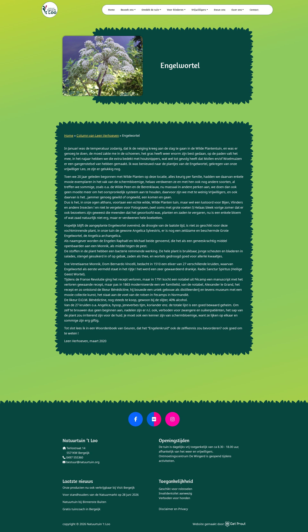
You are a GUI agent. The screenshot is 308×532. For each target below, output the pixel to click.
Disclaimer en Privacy (173, 509)
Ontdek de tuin (150, 9)
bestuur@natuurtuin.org (82, 462)
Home (111, 9)
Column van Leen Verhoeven (98, 135)
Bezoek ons (127, 9)
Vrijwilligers (199, 9)
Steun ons (219, 9)
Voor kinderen (175, 9)
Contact (254, 9)
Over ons (236, 9)
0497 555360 (74, 457)
